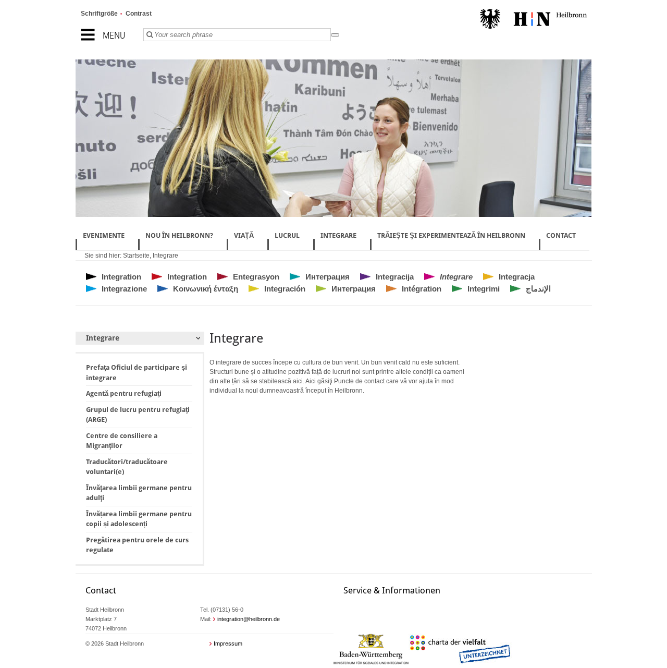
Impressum (228, 643)
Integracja (517, 276)
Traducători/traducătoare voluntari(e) (127, 467)
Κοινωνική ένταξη (205, 288)
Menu (114, 35)
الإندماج (538, 288)
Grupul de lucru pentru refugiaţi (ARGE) (138, 415)
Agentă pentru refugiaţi (124, 393)
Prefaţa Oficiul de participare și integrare (136, 372)
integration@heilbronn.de (248, 619)
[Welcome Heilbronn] (533, 20)
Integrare (165, 255)
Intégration (421, 288)
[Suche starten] (335, 35)
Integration (121, 276)
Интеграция (327, 276)
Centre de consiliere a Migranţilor (121, 441)
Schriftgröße (99, 13)
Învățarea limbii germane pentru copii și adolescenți (139, 519)
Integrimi (483, 288)
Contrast (139, 13)
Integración (284, 288)
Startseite (136, 255)
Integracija (395, 276)
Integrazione (124, 288)
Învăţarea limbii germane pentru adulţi (139, 493)
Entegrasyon (256, 276)
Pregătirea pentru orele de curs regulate (137, 545)
